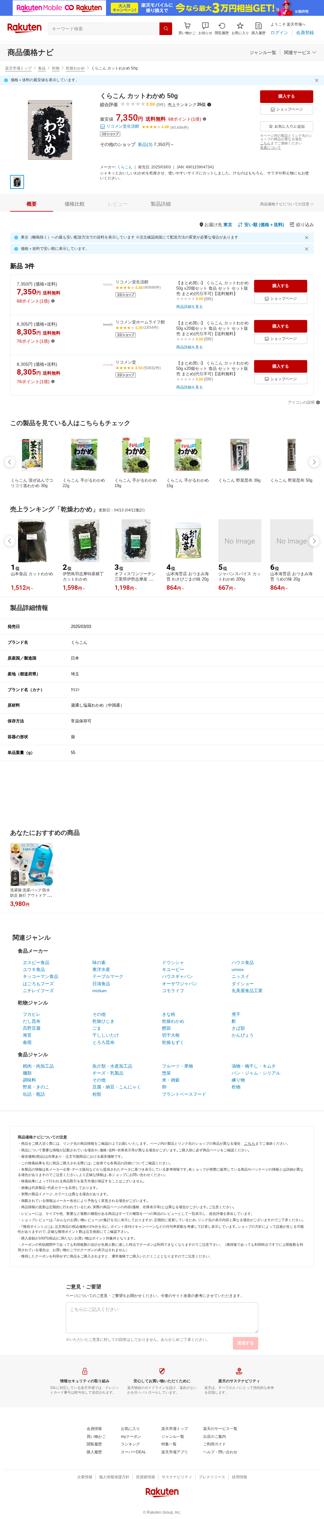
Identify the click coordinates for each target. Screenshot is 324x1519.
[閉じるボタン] (317, 80)
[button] (205, 28)
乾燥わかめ (75, 68)
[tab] (31, 204)
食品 (42, 68)
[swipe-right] (314, 462)
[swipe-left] (10, 462)
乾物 (55, 68)
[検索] (165, 28)
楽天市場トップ (18, 68)
